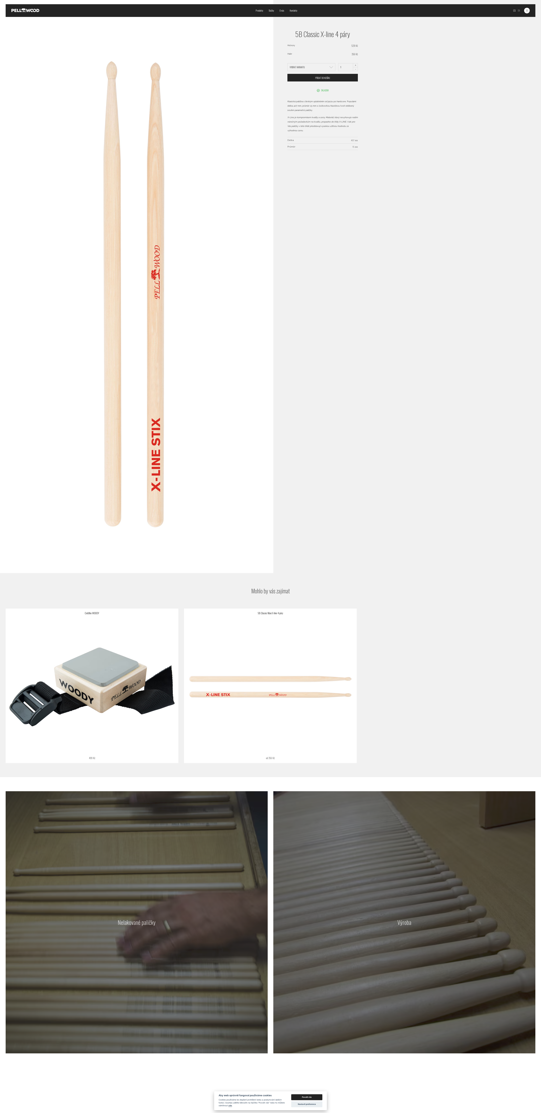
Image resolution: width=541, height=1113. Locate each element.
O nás (282, 10)
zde (230, 1105)
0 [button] (527, 10)
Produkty (259, 10)
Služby (271, 10)
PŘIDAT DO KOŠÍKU (322, 78)
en (519, 10)
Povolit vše (307, 1097)
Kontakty (293, 10)
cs (514, 10)
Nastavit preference (307, 1104)
